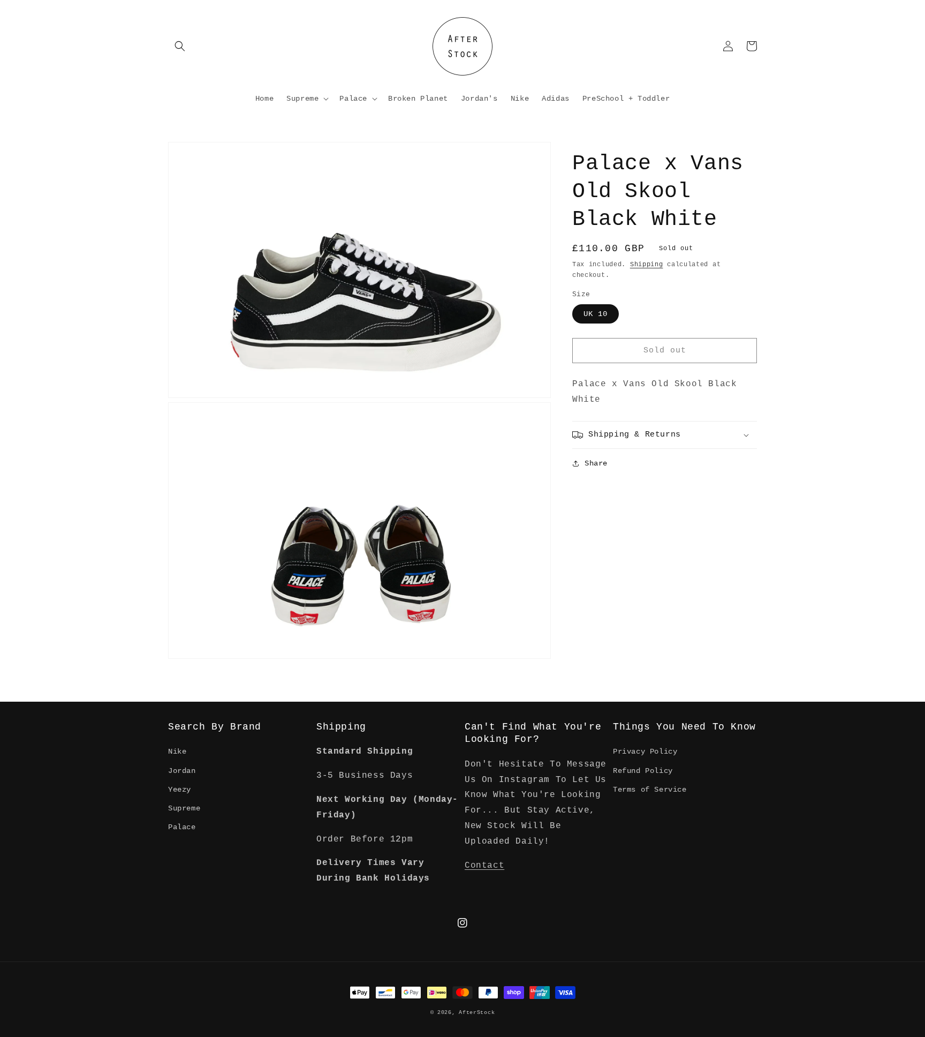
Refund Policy (643, 771)
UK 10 (595, 314)
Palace (182, 827)
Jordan (182, 771)
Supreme (184, 808)
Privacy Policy (645, 751)
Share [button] (596, 463)
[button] (180, 46)
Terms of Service (650, 789)
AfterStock (477, 1013)
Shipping (646, 264)
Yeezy (179, 789)
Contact (484, 865)
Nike (177, 751)
